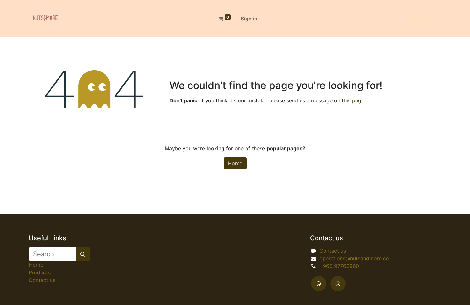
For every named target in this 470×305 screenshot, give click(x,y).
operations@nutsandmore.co (354, 258)
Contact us (42, 280)
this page (353, 100)
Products (40, 272)
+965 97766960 (339, 266)
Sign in (249, 18)
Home (235, 163)
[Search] (83, 254)
